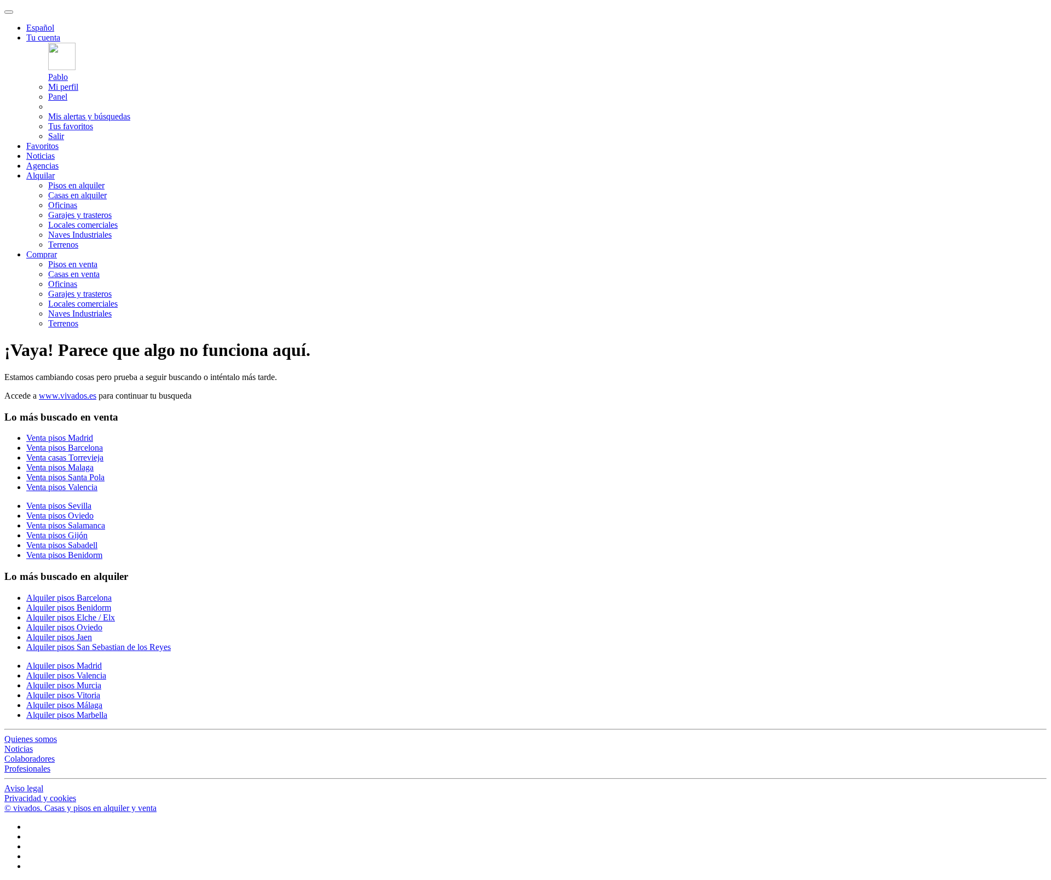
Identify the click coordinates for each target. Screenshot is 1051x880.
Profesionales (27, 768)
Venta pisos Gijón (57, 535)
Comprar (41, 254)
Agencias (42, 165)
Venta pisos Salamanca (65, 525)
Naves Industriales (80, 234)
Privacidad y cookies (40, 798)
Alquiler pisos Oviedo (64, 627)
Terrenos (63, 244)
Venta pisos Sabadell (61, 545)
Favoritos (42, 146)
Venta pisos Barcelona (64, 447)
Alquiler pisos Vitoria (63, 695)
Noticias (40, 155)
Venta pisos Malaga (60, 467)
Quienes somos (30, 739)
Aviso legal (23, 788)
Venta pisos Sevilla (58, 505)
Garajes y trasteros (80, 215)
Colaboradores (29, 758)
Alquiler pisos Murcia (63, 685)
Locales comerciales (83, 224)
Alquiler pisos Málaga (64, 705)
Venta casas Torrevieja (64, 457)
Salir (56, 136)
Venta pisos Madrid (59, 437)
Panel (57, 96)
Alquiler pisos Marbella (66, 715)
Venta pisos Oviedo (60, 515)
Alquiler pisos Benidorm (68, 607)
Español (40, 27)
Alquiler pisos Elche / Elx (70, 617)
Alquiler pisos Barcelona (69, 597)
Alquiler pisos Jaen (59, 637)
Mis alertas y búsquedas (89, 116)
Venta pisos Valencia (61, 487)
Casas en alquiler (77, 195)
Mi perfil (63, 86)
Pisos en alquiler (76, 185)
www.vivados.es (67, 395)
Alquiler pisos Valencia (66, 675)
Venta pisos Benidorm (64, 555)
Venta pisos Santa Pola (65, 477)
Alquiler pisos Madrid (64, 665)
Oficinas (62, 205)
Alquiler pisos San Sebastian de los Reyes (98, 647)
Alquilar (40, 175)
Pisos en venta (72, 264)
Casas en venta (74, 274)
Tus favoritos (70, 126)
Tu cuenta (43, 37)
